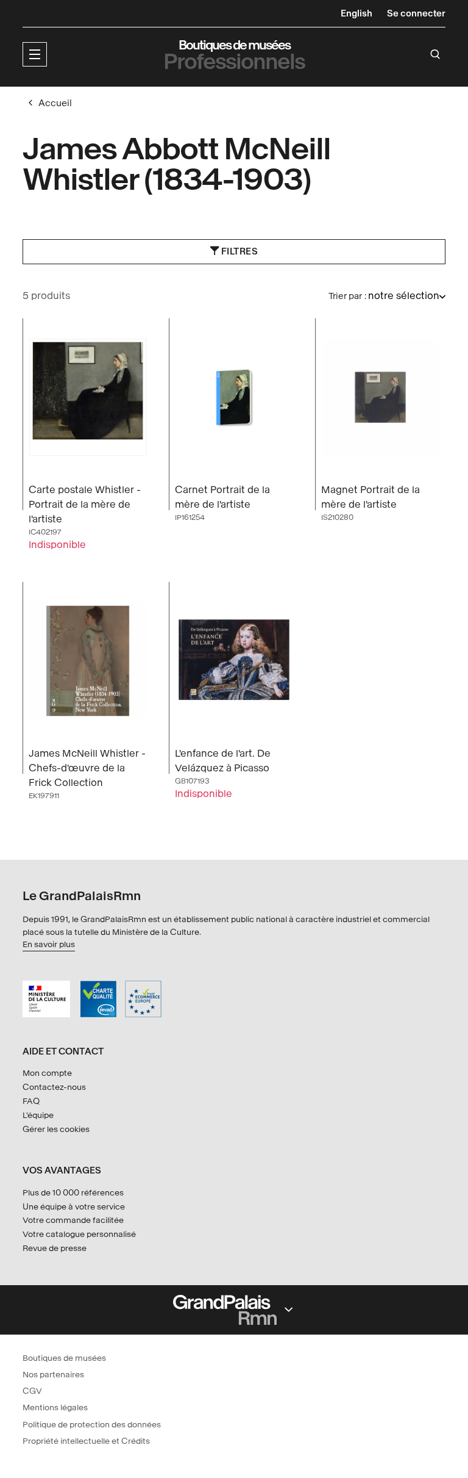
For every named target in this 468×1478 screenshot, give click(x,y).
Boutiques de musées (64, 1358)
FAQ (31, 1101)
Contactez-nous (54, 1087)
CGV (32, 1391)
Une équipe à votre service (74, 1207)
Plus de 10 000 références (73, 1193)
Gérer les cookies (56, 1129)
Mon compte (47, 1073)
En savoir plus (49, 944)
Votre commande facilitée (73, 1220)
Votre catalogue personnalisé (79, 1234)
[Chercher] (435, 54)
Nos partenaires (53, 1375)
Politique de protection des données (92, 1425)
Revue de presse (55, 1248)
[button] (35, 54)
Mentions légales (55, 1407)
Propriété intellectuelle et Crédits (86, 1441)
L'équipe (38, 1115)
